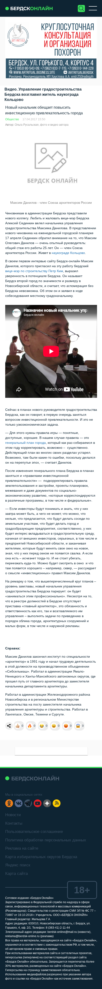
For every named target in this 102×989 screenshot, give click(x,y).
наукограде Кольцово (68, 253)
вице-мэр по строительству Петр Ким (34, 271)
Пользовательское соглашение (34, 831)
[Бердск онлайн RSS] (56, 803)
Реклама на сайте (21, 848)
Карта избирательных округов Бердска (41, 857)
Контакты (13, 823)
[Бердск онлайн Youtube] (38, 803)
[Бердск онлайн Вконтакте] (19, 803)
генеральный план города (25, 443)
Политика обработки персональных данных (45, 840)
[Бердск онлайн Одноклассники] (9, 803)
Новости (13, 815)
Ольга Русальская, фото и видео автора (42, 124)
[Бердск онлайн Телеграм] (28, 803)
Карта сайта (16, 873)
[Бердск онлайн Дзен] (47, 803)
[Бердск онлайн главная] (32, 778)
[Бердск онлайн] (29, 8)
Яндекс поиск (17, 865)
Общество (12, 119)
